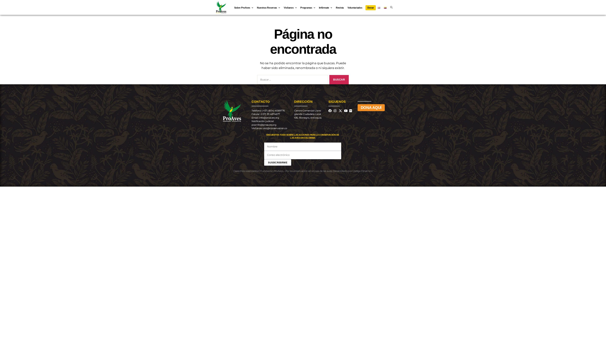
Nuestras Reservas (267, 7)
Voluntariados (355, 7)
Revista (340, 7)
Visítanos (289, 7)
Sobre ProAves (242, 7)
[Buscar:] (292, 80)
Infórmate (324, 7)
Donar (370, 7)
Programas (306, 7)
